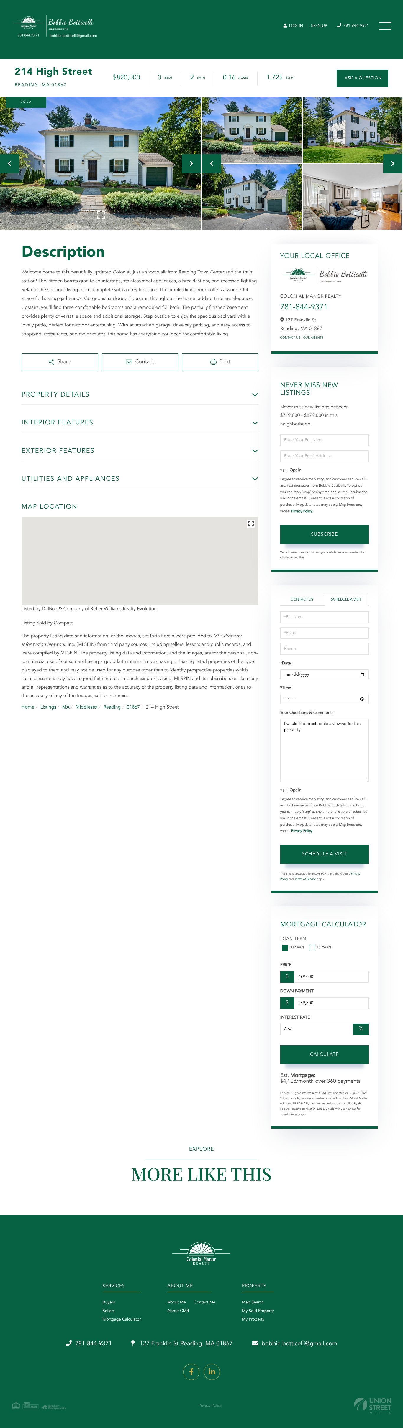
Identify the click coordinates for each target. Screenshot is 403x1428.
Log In (295, 26)
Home (28, 707)
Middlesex (86, 707)
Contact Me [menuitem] (204, 1303)
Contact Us (290, 337)
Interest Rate (295, 1018)
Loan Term (293, 939)
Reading (112, 707)
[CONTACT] (362, 78)
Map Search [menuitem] (253, 1303)
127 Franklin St (185, 1344)
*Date (285, 663)
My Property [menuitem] (253, 1320)
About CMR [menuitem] (178, 1311)
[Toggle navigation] (385, 26)
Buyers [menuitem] (109, 1303)
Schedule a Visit (346, 599)
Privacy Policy (301, 511)
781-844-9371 (355, 26)
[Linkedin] (212, 1372)
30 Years (296, 948)
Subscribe (324, 534)
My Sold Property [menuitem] (258, 1311)
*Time (285, 688)
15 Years (324, 948)
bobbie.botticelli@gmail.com (300, 1344)
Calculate (324, 1054)
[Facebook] (191, 1372)
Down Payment (297, 991)
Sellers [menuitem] (109, 1311)
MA (66, 707)
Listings (48, 707)
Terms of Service (305, 879)
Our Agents (313, 337)
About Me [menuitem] (176, 1303)
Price (285, 965)
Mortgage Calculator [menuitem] (122, 1320)
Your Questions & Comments (306, 713)
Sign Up (319, 26)
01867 (133, 707)
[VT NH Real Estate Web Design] (372, 1406)
